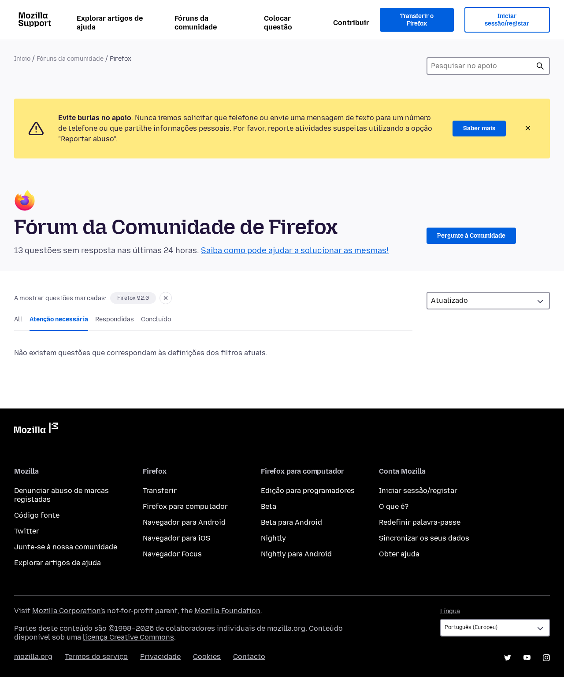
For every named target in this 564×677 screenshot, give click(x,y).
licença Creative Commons (128, 637)
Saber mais (479, 128)
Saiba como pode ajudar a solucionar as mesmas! (295, 250)
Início (22, 59)
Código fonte (36, 515)
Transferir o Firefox (417, 20)
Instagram (546, 657)
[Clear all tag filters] (166, 298)
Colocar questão (278, 22)
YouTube (527, 657)
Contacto (249, 656)
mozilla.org (33, 656)
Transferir (160, 490)
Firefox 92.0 (133, 298)
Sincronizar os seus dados (424, 538)
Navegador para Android (184, 522)
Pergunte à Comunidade (471, 235)
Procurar (540, 66)
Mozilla (36, 430)
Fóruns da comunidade (195, 22)
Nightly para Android (296, 554)
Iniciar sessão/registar (507, 20)
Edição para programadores (308, 490)
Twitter (26, 531)
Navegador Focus (172, 554)
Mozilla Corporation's (68, 611)
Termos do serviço (96, 656)
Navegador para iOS (176, 538)
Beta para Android (291, 522)
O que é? (393, 506)
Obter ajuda (399, 554)
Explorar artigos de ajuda (110, 22)
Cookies (207, 656)
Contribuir (351, 22)
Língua (450, 611)
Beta (268, 506)
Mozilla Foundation (227, 611)
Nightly (273, 538)
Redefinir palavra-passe (419, 522)
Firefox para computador (185, 506)
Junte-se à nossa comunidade (65, 547)
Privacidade (160, 656)
